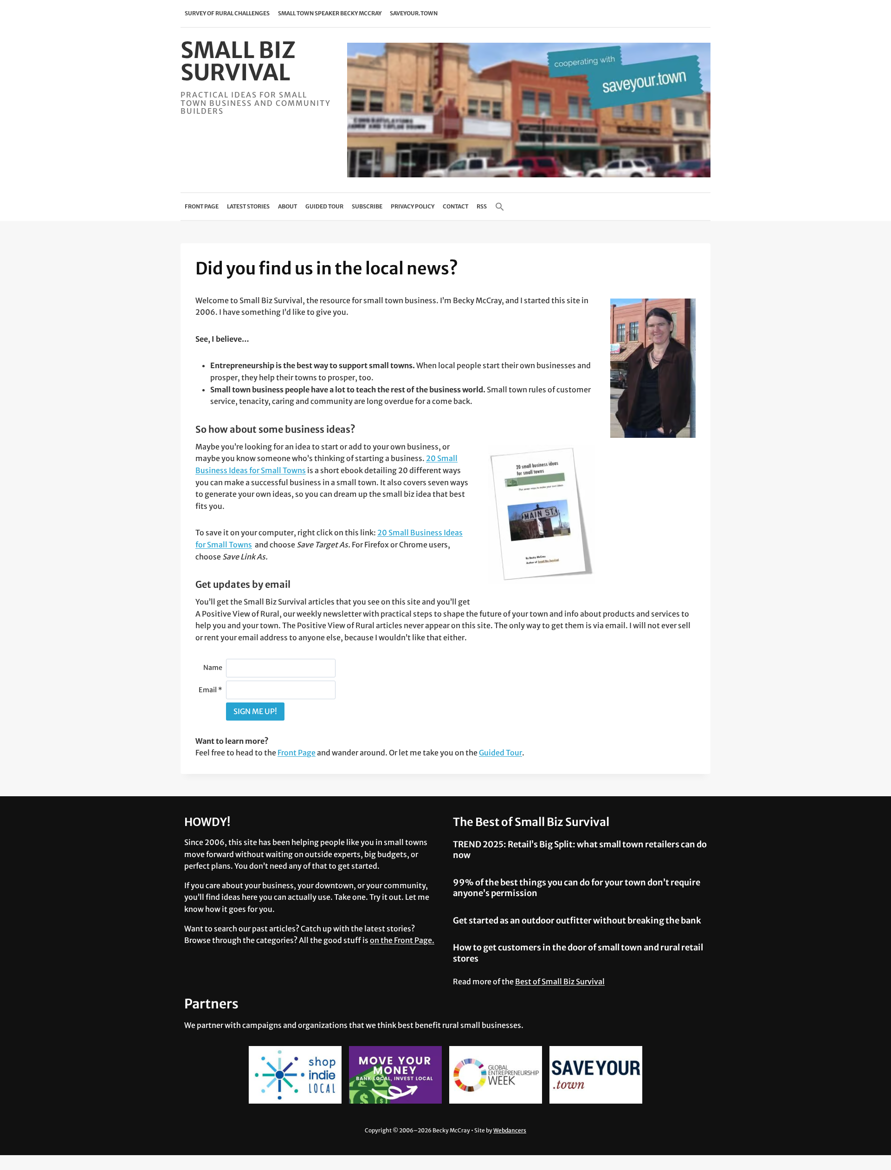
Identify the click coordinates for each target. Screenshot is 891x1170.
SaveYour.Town (414, 13)
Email (210, 690)
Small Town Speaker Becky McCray (329, 13)
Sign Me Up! (255, 711)
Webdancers (509, 1130)
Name (212, 667)
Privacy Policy (412, 206)
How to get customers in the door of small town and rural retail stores (578, 952)
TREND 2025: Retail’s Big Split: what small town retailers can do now (580, 849)
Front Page (202, 206)
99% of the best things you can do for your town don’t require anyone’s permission (576, 887)
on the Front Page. (402, 940)
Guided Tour (324, 206)
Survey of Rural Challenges (227, 13)
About (287, 206)
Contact (455, 206)
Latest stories (248, 206)
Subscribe (367, 206)
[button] (500, 206)
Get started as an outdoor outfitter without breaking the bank (577, 920)
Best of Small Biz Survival (560, 981)
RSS (482, 206)
